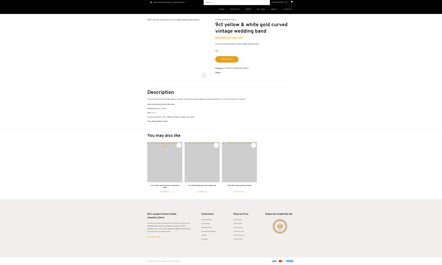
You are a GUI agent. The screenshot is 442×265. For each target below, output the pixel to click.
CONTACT (287, 9)
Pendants (204, 239)
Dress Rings (205, 224)
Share (217, 73)
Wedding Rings (206, 228)
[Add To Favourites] (242, 59)
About (274, 9)
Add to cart (227, 59)
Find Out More (154, 237)
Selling (261, 9)
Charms (204, 235)
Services (235, 9)
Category (219, 68)
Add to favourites (179, 145)
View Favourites (286, 2)
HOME (222, 9)
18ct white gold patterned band (239, 186)
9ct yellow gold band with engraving (202, 186)
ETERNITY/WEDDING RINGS (225, 20)
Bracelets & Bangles (208, 231)
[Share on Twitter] (225, 72)
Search (267, 2)
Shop (248, 9)
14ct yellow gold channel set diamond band (165, 186)
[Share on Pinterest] (232, 73)
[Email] (229, 72)
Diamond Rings (206, 220)
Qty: (217, 51)
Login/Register (277, 2)
